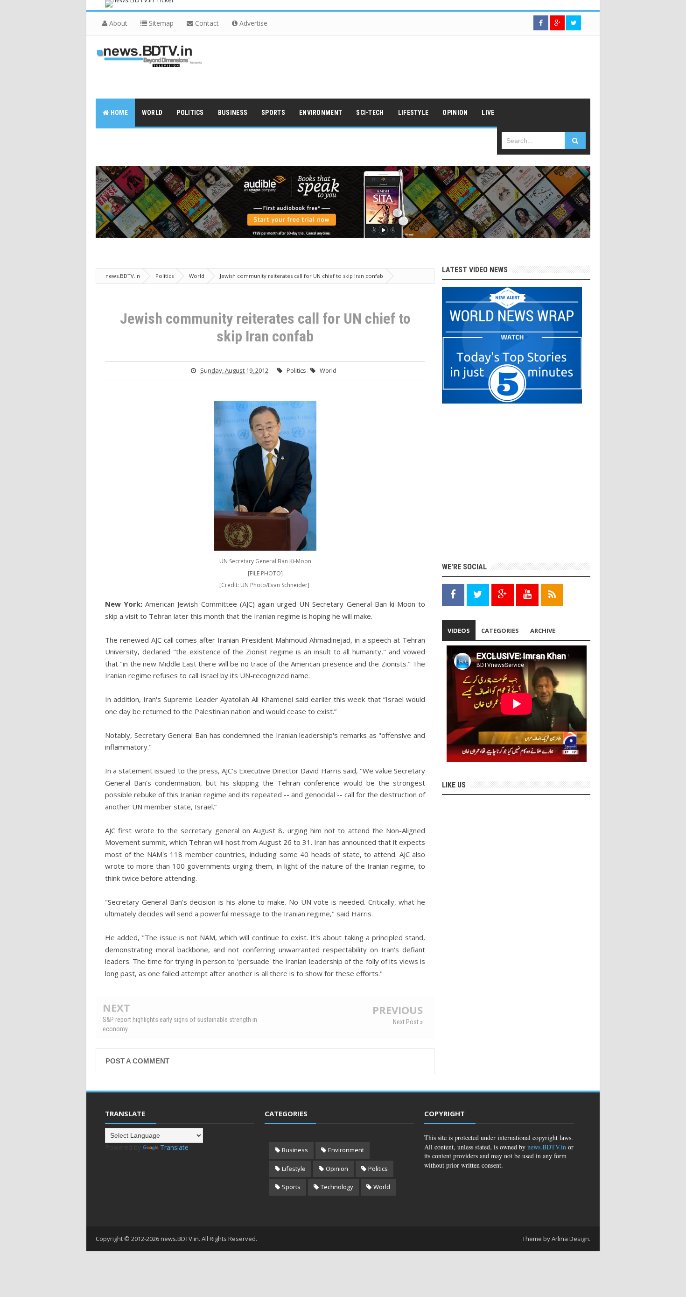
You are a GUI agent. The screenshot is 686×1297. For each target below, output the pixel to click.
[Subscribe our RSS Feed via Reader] (552, 594)
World (328, 370)
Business (295, 1150)
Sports (291, 1187)
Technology (337, 1187)
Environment (346, 1150)
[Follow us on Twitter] (573, 22)
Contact (206, 23)
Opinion (337, 1168)
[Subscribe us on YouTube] (527, 594)
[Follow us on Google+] (557, 22)
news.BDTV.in (546, 1146)
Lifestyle (294, 1168)
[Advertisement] (420, 66)
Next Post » (408, 1022)
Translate (174, 1147)
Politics (296, 370)
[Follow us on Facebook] (540, 22)
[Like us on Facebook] (453, 594)
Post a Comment (137, 1061)
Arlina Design (570, 1238)
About (117, 23)
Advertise (252, 23)
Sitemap (160, 23)
